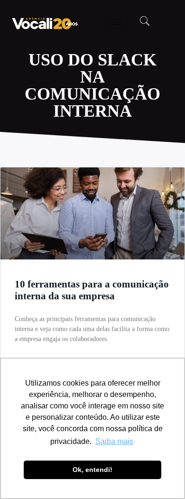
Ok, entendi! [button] (92, 469)
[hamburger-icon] (116, 22)
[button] (144, 21)
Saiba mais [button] (114, 441)
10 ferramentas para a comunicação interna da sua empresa (92, 290)
